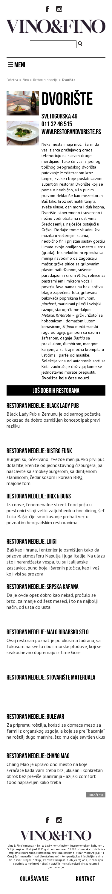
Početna (12, 80)
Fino (25, 80)
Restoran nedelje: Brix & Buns (39, 496)
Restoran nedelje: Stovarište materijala (51, 677)
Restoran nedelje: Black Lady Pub (43, 405)
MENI (19, 65)
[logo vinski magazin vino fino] (56, 31)
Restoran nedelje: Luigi (31, 541)
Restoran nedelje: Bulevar (35, 716)
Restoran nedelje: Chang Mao (38, 755)
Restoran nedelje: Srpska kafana (43, 586)
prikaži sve (96, 795)
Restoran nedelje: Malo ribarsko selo (48, 631)
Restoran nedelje (45, 80)
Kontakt (85, 878)
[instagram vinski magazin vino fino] (59, 9)
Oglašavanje (34, 878)
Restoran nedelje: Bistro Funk (39, 450)
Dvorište (68, 80)
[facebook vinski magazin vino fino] (47, 9)
